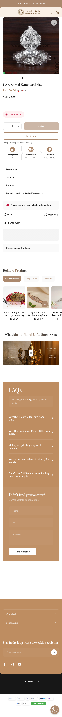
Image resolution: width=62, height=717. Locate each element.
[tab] (12, 279)
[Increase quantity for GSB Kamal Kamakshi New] (18, 126)
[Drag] (31, 353)
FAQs (29, 399)
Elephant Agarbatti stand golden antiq (14, 314)
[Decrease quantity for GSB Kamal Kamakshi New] (6, 126)
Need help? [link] (53, 214)
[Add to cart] (45, 304)
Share (9, 214)
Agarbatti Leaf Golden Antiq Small (38, 314)
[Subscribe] (54, 652)
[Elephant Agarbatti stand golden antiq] (14, 297)
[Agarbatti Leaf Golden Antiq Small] (38, 297)
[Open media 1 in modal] (54, 23)
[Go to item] (22, 78)
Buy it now (31, 136)
